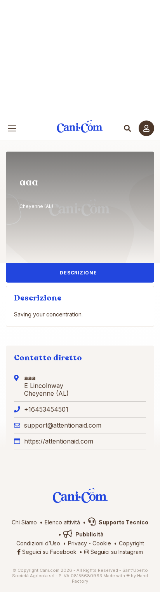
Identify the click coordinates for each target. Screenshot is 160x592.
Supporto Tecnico (122, 522)
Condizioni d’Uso (38, 543)
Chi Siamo (24, 522)
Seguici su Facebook (49, 551)
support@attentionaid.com (62, 425)
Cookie (101, 543)
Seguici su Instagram (116, 551)
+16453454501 (46, 409)
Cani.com (80, 126)
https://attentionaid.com (58, 441)
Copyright (131, 543)
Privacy (77, 543)
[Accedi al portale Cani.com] (146, 128)
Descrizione (78, 273)
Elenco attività (62, 522)
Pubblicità (89, 534)
